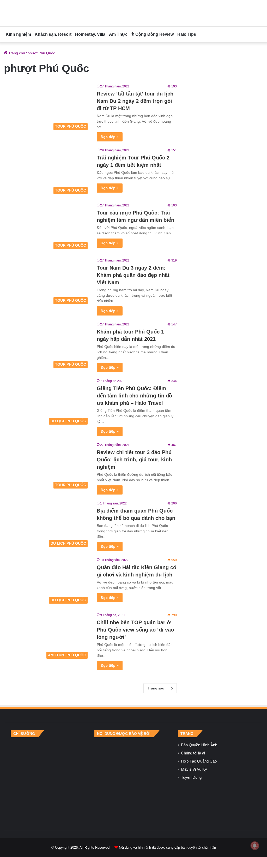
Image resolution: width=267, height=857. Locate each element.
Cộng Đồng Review (154, 34)
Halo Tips (186, 34)
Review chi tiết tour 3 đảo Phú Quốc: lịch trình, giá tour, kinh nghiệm (134, 459)
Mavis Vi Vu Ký (194, 769)
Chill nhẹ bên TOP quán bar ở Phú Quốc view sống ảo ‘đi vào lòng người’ (135, 630)
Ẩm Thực (118, 34)
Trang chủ (16, 53)
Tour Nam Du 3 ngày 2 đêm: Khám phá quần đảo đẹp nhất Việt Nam (133, 275)
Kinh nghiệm (18, 34)
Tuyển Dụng (191, 777)
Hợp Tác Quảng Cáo (199, 761)
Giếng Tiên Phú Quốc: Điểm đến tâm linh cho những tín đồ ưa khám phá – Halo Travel (134, 395)
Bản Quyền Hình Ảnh (199, 745)
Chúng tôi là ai (193, 753)
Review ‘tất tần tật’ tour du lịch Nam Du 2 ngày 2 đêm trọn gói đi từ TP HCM (135, 101)
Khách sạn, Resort (53, 34)
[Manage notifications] (255, 845)
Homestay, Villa (90, 34)
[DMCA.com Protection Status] (133, 780)
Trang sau (156, 688)
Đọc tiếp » (110, 137)
